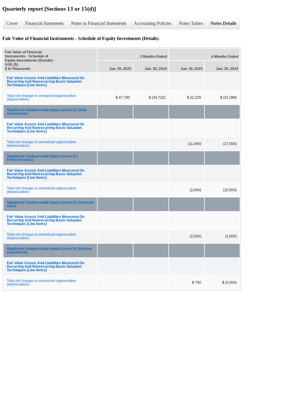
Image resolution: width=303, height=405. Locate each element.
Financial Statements (44, 23)
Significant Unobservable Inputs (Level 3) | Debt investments (46, 111)
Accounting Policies (152, 23)
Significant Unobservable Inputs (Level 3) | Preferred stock (42, 158)
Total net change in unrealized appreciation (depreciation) (41, 97)
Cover (12, 23)
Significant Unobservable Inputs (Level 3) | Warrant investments (49, 250)
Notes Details (223, 23)
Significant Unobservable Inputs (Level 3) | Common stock (50, 204)
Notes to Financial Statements (98, 23)
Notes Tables (191, 23)
